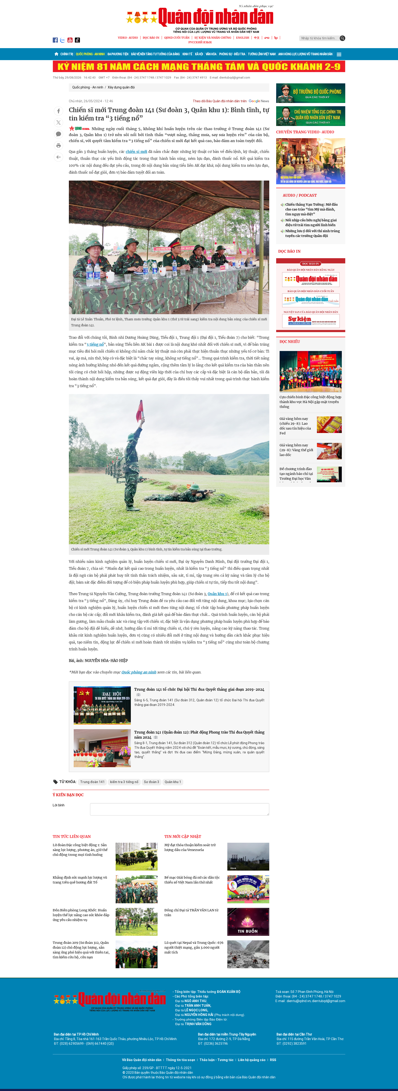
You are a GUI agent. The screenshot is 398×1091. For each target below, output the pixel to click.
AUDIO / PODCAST (300, 195)
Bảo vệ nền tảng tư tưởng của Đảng (155, 54)
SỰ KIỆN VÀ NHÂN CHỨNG (212, 37)
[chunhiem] (310, 116)
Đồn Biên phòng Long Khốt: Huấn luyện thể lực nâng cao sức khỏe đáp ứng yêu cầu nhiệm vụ (81, 915)
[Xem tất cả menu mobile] (339, 54)
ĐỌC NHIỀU (290, 341)
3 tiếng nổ (95, 344)
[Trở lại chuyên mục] (58, 157)
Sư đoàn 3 (151, 782)
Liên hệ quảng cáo (252, 1060)
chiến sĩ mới (136, 151)
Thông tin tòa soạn (180, 1060)
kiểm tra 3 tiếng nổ (124, 782)
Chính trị (66, 54)
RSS (273, 1060)
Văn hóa (211, 54)
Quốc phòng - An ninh (90, 54)
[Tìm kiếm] (342, 38)
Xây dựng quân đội (121, 87)
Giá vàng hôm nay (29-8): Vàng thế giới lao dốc (296, 450)
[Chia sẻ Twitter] (58, 122)
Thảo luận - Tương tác (216, 1060)
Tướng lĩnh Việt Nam (261, 54)
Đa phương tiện (117, 54)
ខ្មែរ (276, 37)
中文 (257, 37)
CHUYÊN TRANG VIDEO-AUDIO (305, 132)
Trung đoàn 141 (92, 782)
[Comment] (58, 134)
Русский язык (200, 42)
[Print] (58, 145)
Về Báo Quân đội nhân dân (141, 1060)
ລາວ (266, 37)
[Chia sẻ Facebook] (58, 111)
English (242, 37)
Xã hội (199, 54)
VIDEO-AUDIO (128, 37)
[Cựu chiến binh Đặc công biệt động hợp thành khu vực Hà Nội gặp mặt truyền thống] (311, 371)
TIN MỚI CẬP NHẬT (182, 836)
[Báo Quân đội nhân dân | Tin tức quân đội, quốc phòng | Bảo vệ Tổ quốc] (199, 19)
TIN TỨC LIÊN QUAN (72, 836)
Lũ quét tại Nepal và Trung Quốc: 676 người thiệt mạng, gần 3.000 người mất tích (193, 947)
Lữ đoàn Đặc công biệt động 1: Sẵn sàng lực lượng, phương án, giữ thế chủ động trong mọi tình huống (80, 850)
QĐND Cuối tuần (177, 37)
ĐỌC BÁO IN (151, 37)
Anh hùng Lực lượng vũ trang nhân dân (305, 54)
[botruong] (310, 93)
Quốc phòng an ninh (138, 672)
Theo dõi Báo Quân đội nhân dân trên (220, 101)
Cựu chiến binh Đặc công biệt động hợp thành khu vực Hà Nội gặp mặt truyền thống (310, 402)
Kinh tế (187, 54)
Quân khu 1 (217, 594)
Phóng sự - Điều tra (232, 54)
